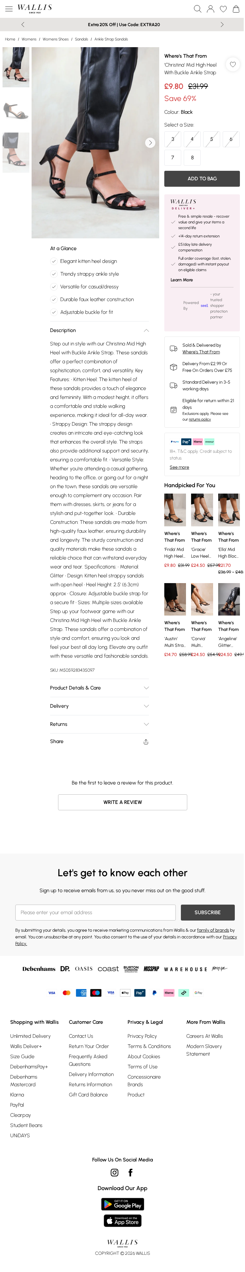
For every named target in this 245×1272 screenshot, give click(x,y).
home (10, 39)
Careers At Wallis (204, 1036)
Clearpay (20, 1115)
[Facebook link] (130, 1172)
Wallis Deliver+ (26, 1046)
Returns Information (90, 1084)
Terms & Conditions (149, 1046)
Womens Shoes (56, 39)
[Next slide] (222, 24)
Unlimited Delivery (30, 1036)
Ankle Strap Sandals (111, 39)
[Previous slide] (23, 24)
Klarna (17, 1095)
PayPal (17, 1105)
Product (136, 1095)
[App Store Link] (122, 1212)
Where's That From (185, 56)
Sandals (81, 39)
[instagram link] (114, 1172)
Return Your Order (89, 1046)
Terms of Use (143, 1067)
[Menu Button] (9, 9)
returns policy (200, 419)
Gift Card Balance (88, 1095)
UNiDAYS (20, 1135)
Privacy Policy (142, 1036)
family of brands (213, 930)
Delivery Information (91, 1074)
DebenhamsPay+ (29, 1067)
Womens (29, 39)
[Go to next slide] (150, 143)
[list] (95, 142)
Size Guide (22, 1056)
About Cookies (144, 1056)
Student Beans (26, 1125)
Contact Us (81, 1036)
